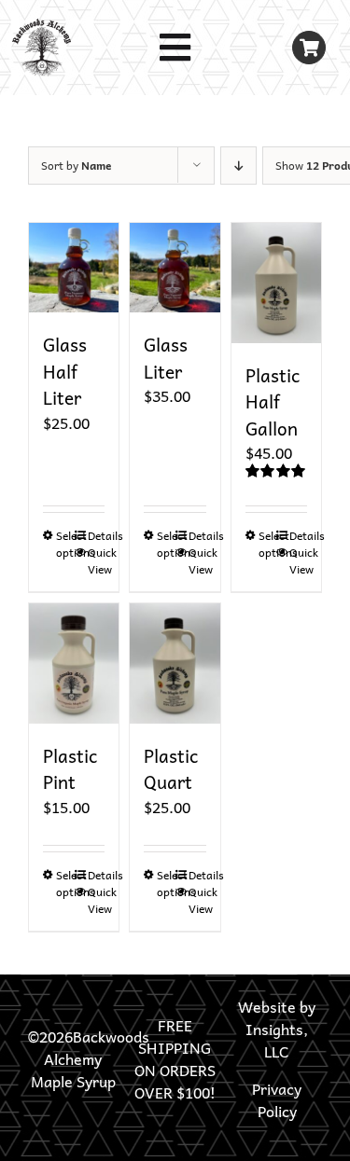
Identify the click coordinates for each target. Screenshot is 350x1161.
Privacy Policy (276, 1099)
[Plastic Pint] (74, 663)
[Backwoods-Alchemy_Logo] (41, 26)
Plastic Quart (171, 768)
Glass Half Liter (65, 370)
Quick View (96, 560)
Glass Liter (166, 357)
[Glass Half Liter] (74, 267)
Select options (65, 543)
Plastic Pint (70, 768)
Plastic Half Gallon (272, 401)
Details (96, 535)
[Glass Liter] (174, 267)
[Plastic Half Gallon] (276, 283)
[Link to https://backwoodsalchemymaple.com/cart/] (309, 48)
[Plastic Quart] (174, 663)
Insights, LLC (276, 1039)
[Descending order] (238, 165)
